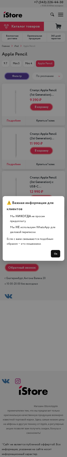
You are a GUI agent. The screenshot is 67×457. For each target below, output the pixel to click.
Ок (55, 254)
